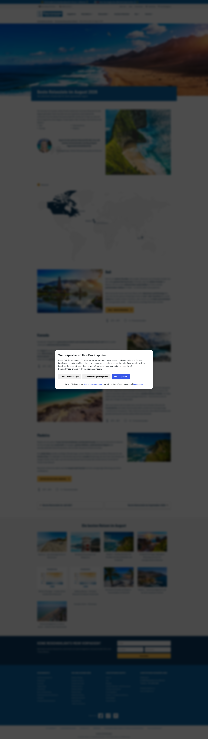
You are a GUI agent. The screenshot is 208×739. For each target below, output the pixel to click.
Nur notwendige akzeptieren (96, 377)
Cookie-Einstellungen (70, 377)
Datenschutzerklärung (93, 384)
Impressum (138, 384)
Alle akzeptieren (120, 377)
